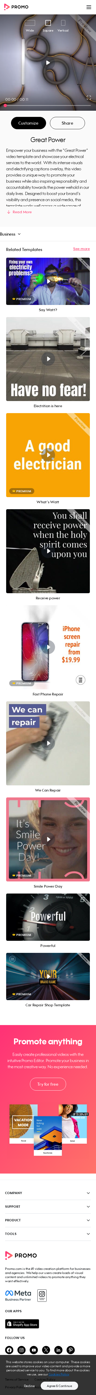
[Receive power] (48, 551)
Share (67, 123)
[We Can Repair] (48, 743)
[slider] (5, 105)
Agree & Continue (59, 1386)
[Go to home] (18, 7)
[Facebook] (18, 1295)
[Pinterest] (71, 1350)
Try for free (47, 1084)
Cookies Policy (59, 1374)
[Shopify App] (48, 1323)
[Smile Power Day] (48, 839)
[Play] (48, 62)
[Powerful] (48, 917)
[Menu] (89, 7)
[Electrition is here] (48, 359)
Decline (29, 1386)
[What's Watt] (48, 455)
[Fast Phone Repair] (48, 647)
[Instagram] (42, 1295)
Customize (28, 123)
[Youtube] (34, 1350)
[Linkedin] (58, 1350)
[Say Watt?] (48, 281)
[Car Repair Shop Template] (48, 976)
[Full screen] (89, 98)
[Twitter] (46, 1350)
